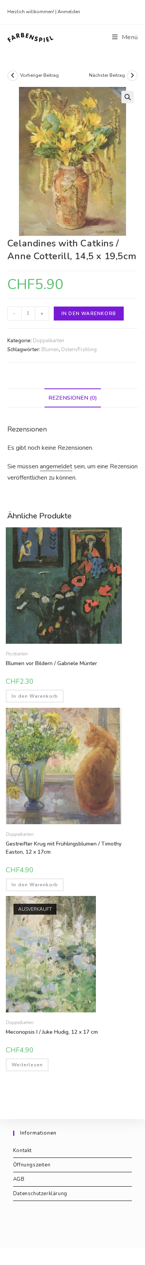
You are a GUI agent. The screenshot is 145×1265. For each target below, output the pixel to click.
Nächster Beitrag (107, 75)
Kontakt (22, 1150)
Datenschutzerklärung (40, 1193)
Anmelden (69, 12)
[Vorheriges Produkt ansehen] (12, 75)
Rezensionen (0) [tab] (72, 398)
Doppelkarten (48, 340)
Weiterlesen (27, 1065)
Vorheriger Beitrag (39, 75)
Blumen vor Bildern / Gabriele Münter (51, 663)
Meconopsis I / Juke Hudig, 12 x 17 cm (52, 1032)
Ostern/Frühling (79, 349)
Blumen (50, 349)
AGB (19, 1179)
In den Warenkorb (88, 313)
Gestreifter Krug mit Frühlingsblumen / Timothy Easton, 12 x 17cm (63, 848)
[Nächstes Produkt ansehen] (132, 75)
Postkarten (17, 654)
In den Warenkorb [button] (35, 696)
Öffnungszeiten (31, 1164)
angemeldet (56, 466)
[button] (127, 97)
